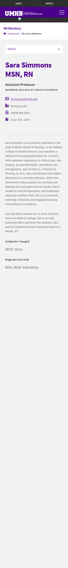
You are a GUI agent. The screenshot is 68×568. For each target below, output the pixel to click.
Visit (19, 3)
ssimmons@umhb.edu (23, 99)
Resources (14, 33)
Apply (49, 3)
